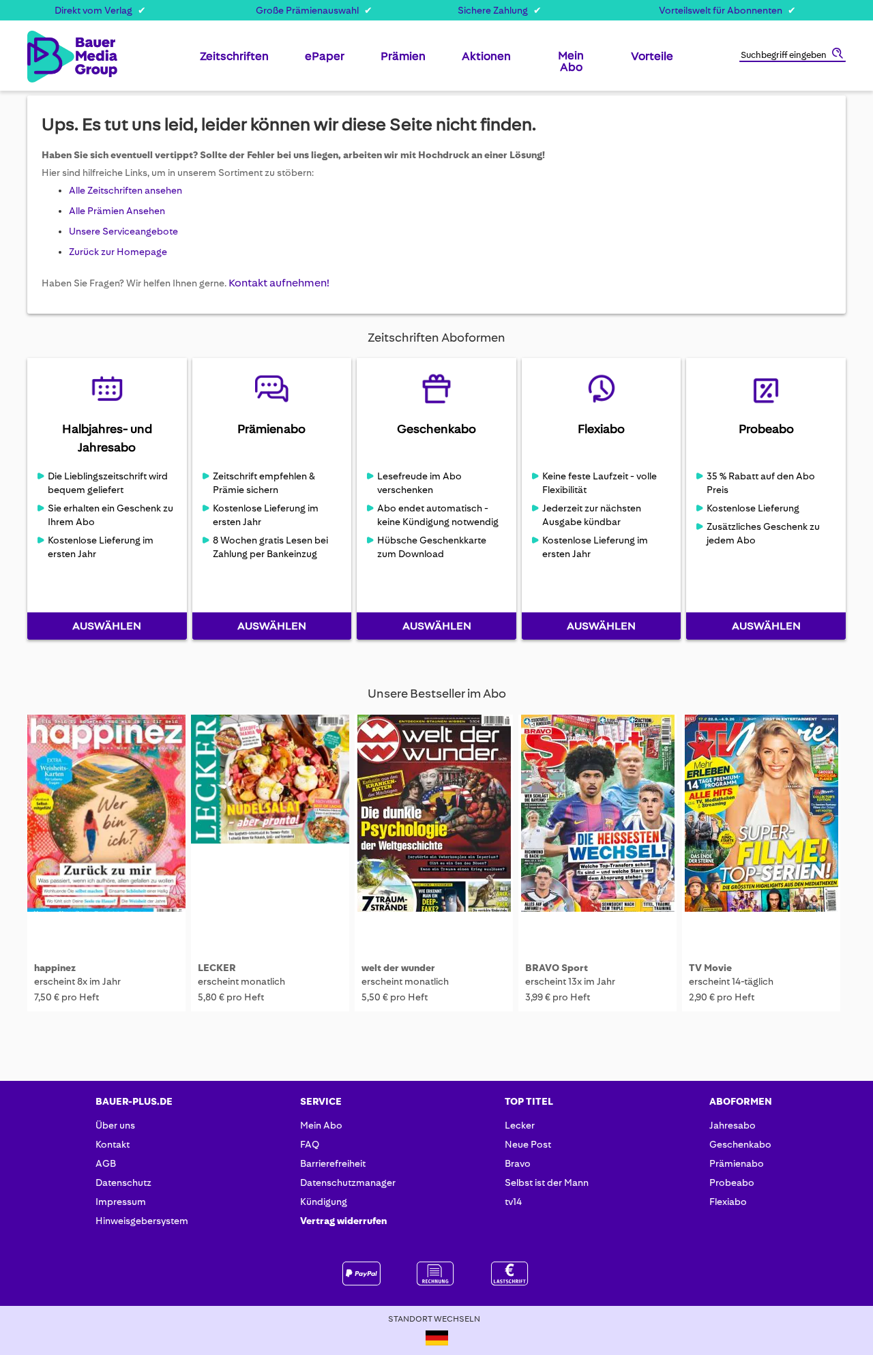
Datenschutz (123, 1182)
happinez (55, 967)
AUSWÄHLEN (106, 625)
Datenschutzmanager (348, 1182)
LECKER (217, 967)
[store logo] (49, 57)
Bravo (518, 1163)
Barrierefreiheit (333, 1163)
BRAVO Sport (556, 967)
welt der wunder (398, 967)
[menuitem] (234, 61)
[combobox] (792, 56)
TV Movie (710, 967)
